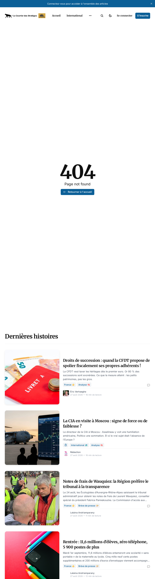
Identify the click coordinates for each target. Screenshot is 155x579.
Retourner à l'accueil (80, 191)
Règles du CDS (90, 46)
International (74, 15)
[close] (151, 3)
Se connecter (124, 15)
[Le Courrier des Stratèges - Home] (25, 16)
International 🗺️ (79, 445)
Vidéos (86, 40)
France (86, 22)
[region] (90, 15)
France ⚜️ (69, 384)
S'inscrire (142, 15)
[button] (102, 15)
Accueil (56, 15)
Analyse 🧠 (84, 384)
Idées (85, 28)
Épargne (87, 34)
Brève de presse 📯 (88, 505)
